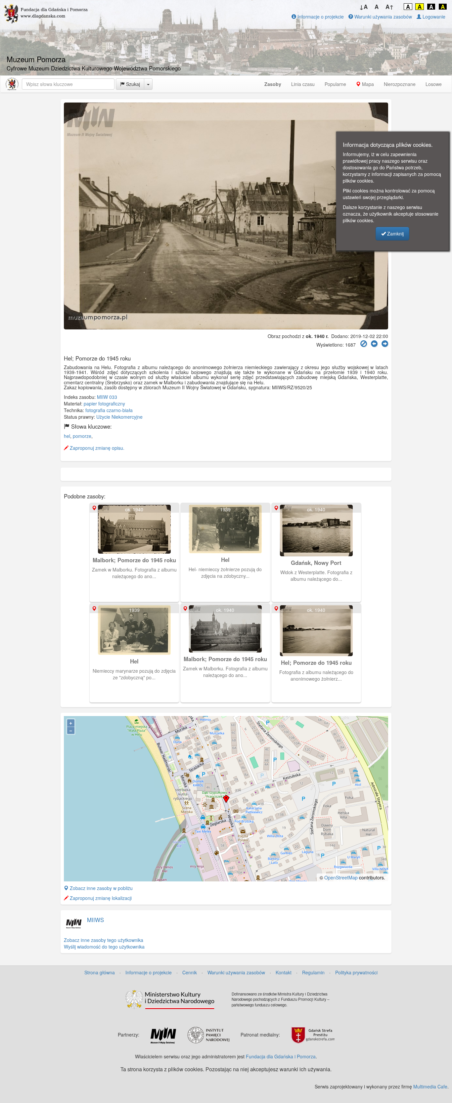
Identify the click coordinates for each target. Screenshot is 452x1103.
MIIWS (95, 920)
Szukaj (132, 84)
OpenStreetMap (341, 877)
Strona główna (99, 972)
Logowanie (433, 16)
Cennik (189, 972)
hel (67, 436)
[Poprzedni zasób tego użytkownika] (374, 344)
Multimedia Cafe (430, 1086)
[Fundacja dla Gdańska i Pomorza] (11, 84)
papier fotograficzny (104, 403)
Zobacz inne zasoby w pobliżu (100, 888)
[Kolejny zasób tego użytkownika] (385, 344)
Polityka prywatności (356, 972)
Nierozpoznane (400, 84)
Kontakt (284, 972)
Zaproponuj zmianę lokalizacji (100, 898)
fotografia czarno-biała (109, 410)
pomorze (82, 436)
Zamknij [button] (395, 233)
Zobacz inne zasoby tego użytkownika (103, 940)
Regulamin (313, 972)
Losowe (434, 84)
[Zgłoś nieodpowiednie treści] (363, 344)
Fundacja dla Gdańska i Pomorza (281, 1056)
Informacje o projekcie (320, 16)
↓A (363, 6)
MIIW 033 (107, 397)
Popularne (335, 84)
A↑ (389, 6)
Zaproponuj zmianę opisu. (96, 448)
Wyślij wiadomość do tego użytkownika (104, 946)
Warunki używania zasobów (382, 16)
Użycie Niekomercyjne (119, 416)
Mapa (367, 84)
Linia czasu (303, 84)
